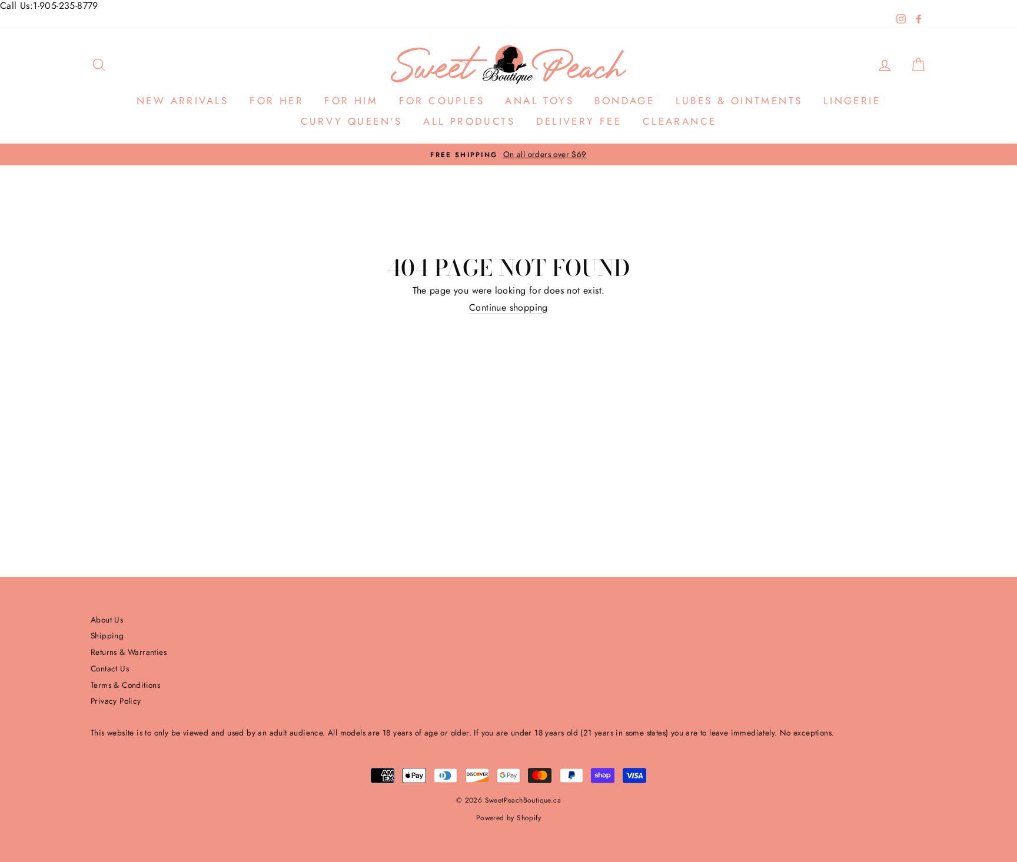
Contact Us (110, 668)
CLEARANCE (680, 121)
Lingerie (851, 101)
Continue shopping (508, 308)
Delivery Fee (579, 121)
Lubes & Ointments (739, 101)
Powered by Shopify (508, 818)
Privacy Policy (116, 701)
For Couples (441, 101)
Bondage (624, 101)
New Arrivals (183, 101)
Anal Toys (539, 101)
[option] (508, 154)
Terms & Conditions (125, 685)
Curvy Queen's (352, 121)
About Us (107, 619)
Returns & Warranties (129, 652)
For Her (277, 101)
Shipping (107, 635)
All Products (469, 121)
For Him (351, 101)
